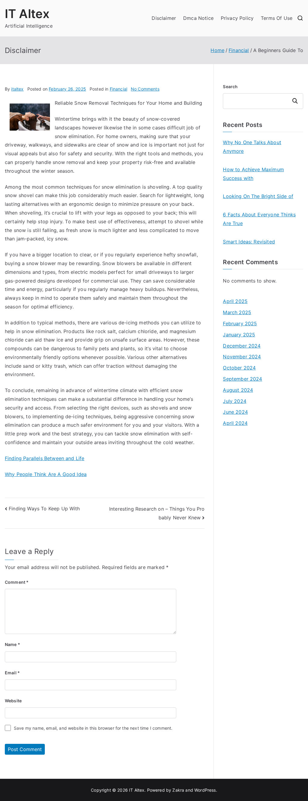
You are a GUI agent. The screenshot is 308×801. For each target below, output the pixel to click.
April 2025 (235, 301)
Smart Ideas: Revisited (249, 242)
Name (12, 644)
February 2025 (240, 323)
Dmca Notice (198, 18)
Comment (17, 582)
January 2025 (239, 335)
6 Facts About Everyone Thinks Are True (259, 219)
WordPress (205, 790)
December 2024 (241, 346)
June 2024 (235, 412)
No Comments (145, 88)
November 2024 (242, 357)
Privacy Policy (237, 18)
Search (230, 86)
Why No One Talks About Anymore (252, 146)
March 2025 (237, 312)
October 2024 (239, 368)
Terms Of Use (276, 18)
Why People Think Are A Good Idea (46, 474)
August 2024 (238, 390)
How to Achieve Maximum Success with (253, 173)
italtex (17, 88)
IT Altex (27, 13)
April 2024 (235, 423)
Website (13, 700)
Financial (118, 88)
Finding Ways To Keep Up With (44, 509)
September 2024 (242, 379)
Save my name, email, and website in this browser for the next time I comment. (93, 728)
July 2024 (234, 401)
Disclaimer (164, 18)
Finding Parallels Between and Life (44, 458)
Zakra (178, 790)
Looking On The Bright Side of (258, 196)
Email (12, 672)
